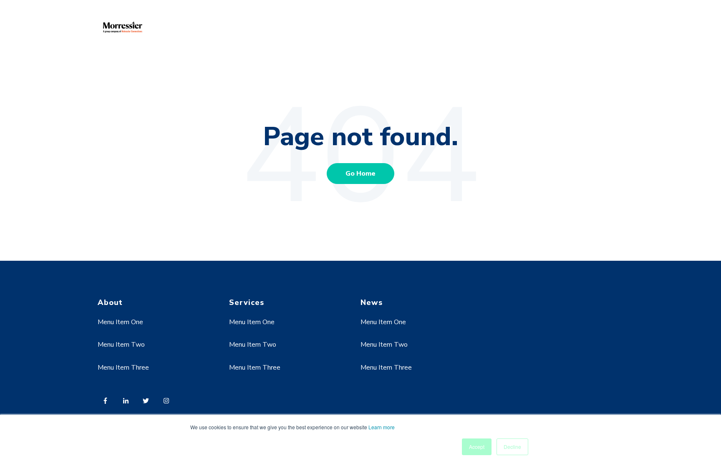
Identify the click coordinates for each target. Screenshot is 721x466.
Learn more (381, 427)
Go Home (360, 173)
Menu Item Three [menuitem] (123, 367)
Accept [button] (476, 446)
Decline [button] (512, 446)
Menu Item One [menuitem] (120, 322)
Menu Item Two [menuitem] (121, 344)
